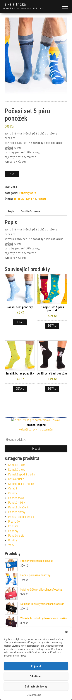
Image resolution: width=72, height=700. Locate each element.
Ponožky (13, 531)
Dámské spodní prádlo (21, 474)
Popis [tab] (11, 211)
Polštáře (13, 526)
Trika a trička (14, 4)
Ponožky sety (27, 193)
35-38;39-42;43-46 (24, 199)
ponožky (38, 143)
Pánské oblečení (18, 507)
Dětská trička (16, 479)
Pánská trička (16, 498)
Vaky (11, 545)
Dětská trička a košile (21, 484)
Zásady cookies (34, 695)
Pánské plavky (16, 512)
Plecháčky (14, 521)
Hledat (36, 448)
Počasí (41, 199)
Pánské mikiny (16, 502)
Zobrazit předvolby (36, 686)
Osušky (12, 493)
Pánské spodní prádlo (21, 517)
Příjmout (36, 666)
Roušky (12, 540)
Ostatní (12, 488)
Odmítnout (36, 676)
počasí (9, 147)
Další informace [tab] (30, 211)
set (21, 133)
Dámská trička (16, 465)
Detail (12, 174)
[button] (66, 632)
